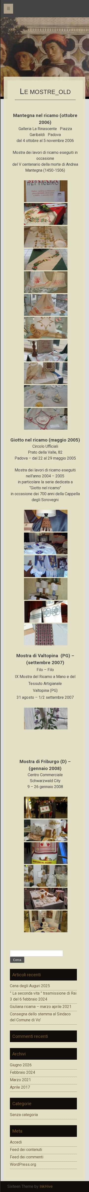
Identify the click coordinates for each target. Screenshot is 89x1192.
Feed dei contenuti (26, 1149)
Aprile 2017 (20, 1087)
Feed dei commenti (26, 1157)
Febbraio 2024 (22, 1072)
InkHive (46, 1186)
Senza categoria (24, 1114)
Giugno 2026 (21, 1065)
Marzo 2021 (20, 1079)
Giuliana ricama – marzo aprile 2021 (40, 1006)
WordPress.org (23, 1164)
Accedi (16, 1142)
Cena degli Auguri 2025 (30, 985)
